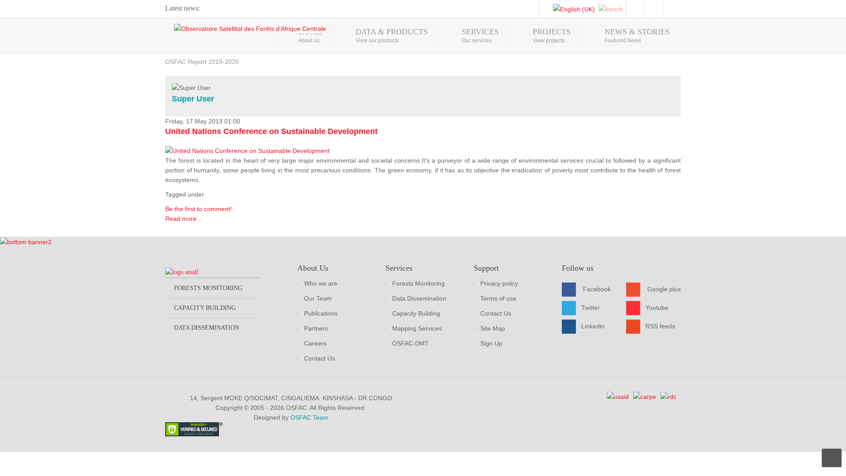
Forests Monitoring (418, 283)
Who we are (321, 283)
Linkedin (593, 326)
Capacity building (205, 308)
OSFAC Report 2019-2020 (202, 61)
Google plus (664, 289)
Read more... (183, 218)
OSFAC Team (309, 417)
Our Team (318, 298)
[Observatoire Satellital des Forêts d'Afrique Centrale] (250, 28)
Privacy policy (499, 283)
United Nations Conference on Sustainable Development (271, 131)
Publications (321, 313)
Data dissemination (206, 327)
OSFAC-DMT (410, 343)
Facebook (597, 289)
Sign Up (491, 343)
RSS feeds (660, 326)
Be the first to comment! (198, 208)
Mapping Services (417, 328)
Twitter (590, 307)
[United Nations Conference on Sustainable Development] (247, 150)
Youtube (657, 307)
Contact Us (319, 358)
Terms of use (498, 298)
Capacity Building (416, 313)
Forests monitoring (208, 288)
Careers (315, 343)
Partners (316, 328)
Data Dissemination (419, 298)
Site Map (492, 328)
